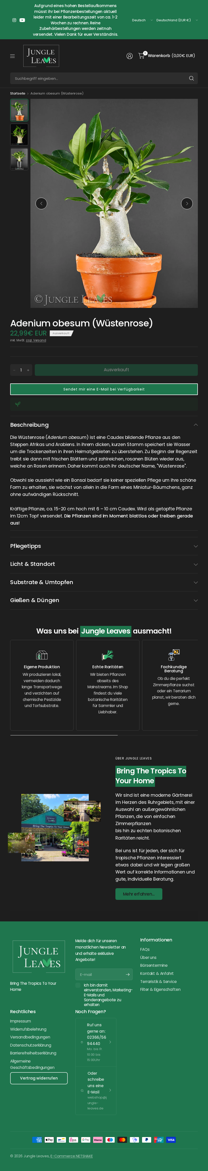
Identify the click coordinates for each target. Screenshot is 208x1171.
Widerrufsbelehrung (28, 1029)
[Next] (187, 203)
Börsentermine (154, 965)
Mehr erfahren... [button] (139, 894)
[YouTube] (22, 20)
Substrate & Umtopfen (41, 582)
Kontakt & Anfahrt (157, 973)
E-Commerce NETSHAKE (71, 1156)
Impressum (20, 1021)
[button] (104, 389)
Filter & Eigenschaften (160, 989)
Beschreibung (29, 425)
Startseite (17, 93)
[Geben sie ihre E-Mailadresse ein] (128, 974)
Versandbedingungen (30, 1037)
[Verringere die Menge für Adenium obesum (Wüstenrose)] (14, 370)
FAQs (144, 949)
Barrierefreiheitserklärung (33, 1053)
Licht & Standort (32, 564)
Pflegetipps (25, 546)
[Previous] (41, 203)
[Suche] (191, 78)
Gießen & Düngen (34, 600)
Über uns (148, 957)
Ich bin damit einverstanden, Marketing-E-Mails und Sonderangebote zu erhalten (108, 995)
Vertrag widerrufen (39, 1078)
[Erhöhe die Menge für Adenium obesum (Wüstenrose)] (28, 370)
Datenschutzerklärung (30, 1045)
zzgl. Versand (36, 340)
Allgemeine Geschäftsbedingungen (32, 1064)
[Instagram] (14, 20)
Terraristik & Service (158, 981)
